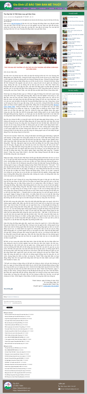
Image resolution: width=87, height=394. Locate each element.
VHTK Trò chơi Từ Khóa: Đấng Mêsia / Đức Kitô (74, 74)
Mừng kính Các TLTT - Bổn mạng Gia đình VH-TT (15, 372)
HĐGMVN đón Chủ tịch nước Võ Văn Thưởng (75, 111)
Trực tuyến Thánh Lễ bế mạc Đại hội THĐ (13, 320)
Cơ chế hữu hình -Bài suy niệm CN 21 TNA (75, 50)
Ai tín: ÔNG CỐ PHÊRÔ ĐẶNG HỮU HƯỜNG (14, 337)
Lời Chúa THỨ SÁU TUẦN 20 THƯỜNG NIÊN (74, 42)
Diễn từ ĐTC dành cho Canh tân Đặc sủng (13, 343)
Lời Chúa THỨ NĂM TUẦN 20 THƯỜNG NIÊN (74, 67)
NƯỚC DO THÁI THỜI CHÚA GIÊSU (75, 94)
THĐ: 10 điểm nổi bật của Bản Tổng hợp (13, 335)
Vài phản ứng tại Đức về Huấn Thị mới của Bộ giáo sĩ (16, 331)
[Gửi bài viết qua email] (53, 17)
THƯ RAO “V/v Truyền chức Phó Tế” (12, 362)
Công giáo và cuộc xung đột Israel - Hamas (14, 354)
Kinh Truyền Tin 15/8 (72, 85)
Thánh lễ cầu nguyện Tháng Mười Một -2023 (14, 341)
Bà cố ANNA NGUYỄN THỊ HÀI (11, 350)
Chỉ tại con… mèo (71, 114)
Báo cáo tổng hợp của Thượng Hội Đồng (13, 322)
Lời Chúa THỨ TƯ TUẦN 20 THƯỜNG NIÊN (74, 70)
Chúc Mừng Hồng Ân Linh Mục (74, 106)
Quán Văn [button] (51, 8)
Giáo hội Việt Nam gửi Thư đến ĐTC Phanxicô (14, 316)
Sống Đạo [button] (33, 8)
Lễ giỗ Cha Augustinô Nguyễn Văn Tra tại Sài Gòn (15, 318)
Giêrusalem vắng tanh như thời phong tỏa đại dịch (15, 364)
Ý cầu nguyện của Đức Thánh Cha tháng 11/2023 (15, 339)
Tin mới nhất (73, 13)
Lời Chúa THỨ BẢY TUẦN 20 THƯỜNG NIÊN (74, 39)
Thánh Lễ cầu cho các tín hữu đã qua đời (13, 333)
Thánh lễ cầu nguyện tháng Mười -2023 (13, 366)
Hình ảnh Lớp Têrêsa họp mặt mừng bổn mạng (15, 370)
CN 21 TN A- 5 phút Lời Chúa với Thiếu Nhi (75, 31)
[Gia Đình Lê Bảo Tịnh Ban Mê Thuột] (8, 6)
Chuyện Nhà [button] (42, 8)
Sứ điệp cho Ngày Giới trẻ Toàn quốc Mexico (74, 63)
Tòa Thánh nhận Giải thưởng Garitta (75, 25)
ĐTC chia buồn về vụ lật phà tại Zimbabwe (74, 57)
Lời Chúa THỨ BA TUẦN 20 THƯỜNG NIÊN (74, 78)
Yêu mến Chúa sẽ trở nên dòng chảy (75, 21)
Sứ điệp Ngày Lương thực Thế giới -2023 (13, 360)
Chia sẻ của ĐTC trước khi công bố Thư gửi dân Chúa (16, 314)
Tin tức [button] (25, 8)
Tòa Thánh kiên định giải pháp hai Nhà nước (75, 60)
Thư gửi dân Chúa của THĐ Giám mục (13, 347)
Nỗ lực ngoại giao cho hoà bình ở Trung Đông (14, 327)
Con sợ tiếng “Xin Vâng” (73, 17)
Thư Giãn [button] (59, 8)
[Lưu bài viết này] (57, 17)
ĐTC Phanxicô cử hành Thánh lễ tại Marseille (14, 376)
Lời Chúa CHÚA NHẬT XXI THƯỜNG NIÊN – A (76, 35)
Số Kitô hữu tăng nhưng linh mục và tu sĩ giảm (15, 356)
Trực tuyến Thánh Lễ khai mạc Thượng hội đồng (15, 368)
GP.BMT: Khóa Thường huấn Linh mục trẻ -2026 (75, 46)
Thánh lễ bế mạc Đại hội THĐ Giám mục (13, 324)
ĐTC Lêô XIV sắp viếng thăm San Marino (75, 53)
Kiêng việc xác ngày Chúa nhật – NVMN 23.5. (75, 102)
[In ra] (55, 17)
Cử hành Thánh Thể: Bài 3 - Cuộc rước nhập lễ (15, 352)
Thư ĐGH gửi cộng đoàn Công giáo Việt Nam (14, 374)
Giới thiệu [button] (17, 8)
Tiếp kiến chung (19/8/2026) (69, 28)
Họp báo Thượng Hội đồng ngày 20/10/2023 (14, 358)
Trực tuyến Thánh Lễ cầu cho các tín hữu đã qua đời (16, 329)
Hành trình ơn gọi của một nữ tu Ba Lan (75, 82)
